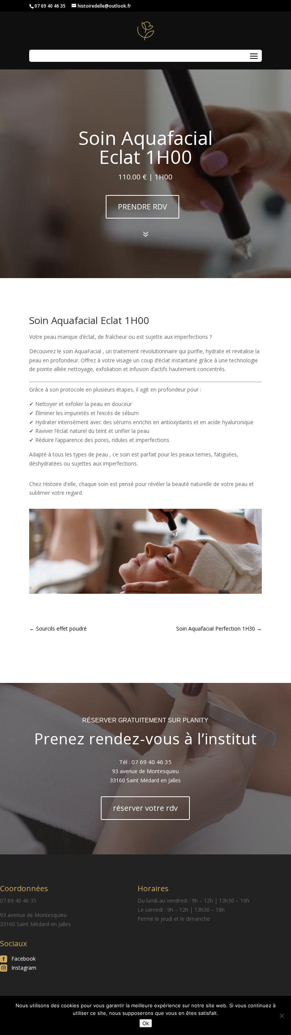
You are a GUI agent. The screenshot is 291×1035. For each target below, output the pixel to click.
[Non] (281, 1015)
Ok (145, 1023)
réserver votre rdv (145, 808)
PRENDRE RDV (142, 206)
